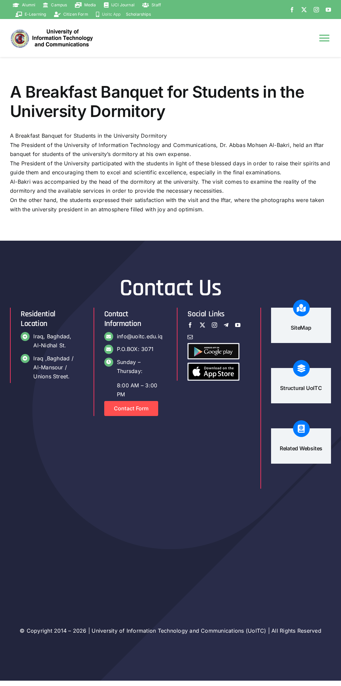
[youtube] (328, 9)
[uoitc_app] (213, 366)
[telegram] (226, 325)
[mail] (190, 337)
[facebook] (292, 9)
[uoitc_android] (213, 346)
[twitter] (304, 9)
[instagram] (316, 9)
